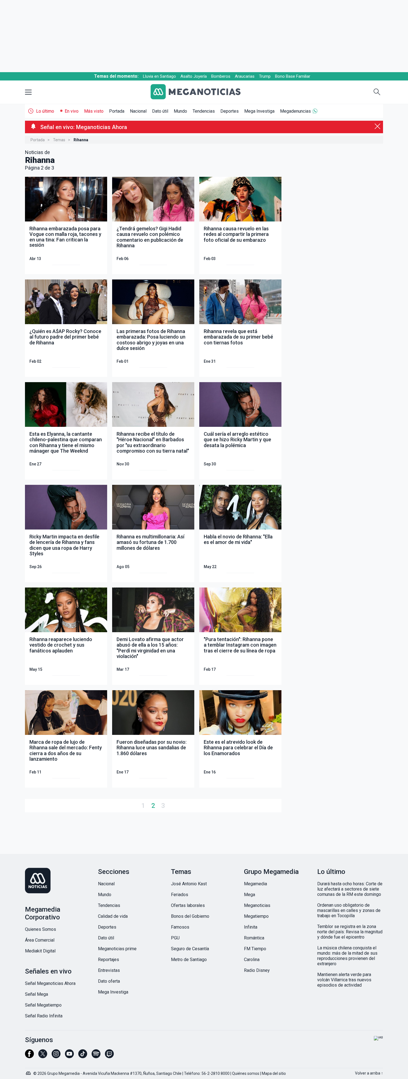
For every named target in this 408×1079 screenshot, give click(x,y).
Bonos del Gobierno (190, 916)
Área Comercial (39, 940)
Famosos (180, 927)
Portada (116, 111)
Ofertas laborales (188, 905)
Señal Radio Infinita (43, 1016)
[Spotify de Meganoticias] (96, 1056)
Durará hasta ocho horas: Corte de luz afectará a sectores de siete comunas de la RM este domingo (349, 889)
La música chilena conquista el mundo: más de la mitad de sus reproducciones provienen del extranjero (347, 955)
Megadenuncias (295, 111)
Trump (265, 76)
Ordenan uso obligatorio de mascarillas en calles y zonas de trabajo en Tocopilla (349, 910)
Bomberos (220, 76)
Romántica (254, 938)
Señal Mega (36, 994)
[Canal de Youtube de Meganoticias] (69, 1056)
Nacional (138, 111)
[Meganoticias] (199, 92)
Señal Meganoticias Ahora (50, 983)
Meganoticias (257, 905)
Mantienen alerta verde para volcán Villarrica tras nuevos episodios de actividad (344, 980)
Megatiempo (256, 916)
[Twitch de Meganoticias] (109, 1056)
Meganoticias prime (117, 948)
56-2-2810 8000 (216, 1073)
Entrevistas (109, 970)
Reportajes (108, 959)
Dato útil (160, 111)
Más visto (94, 111)
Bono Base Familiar (292, 76)
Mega (249, 894)
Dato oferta (109, 981)
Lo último (45, 111)
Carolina (252, 959)
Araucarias (245, 76)
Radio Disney (257, 970)
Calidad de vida (113, 916)
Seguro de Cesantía (190, 948)
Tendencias (204, 111)
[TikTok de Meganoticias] (82, 1056)
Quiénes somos (245, 1073)
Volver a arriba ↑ (369, 1073)
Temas (59, 140)
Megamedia (255, 883)
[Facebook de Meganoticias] (29, 1056)
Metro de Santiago (189, 959)
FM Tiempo (255, 948)
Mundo (180, 111)
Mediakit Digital (40, 951)
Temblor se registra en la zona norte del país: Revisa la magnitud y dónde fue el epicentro (349, 932)
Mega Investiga (259, 111)
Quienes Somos (40, 929)
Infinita (250, 927)
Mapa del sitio (274, 1073)
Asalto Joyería (193, 76)
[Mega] (29, 1071)
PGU (175, 938)
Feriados (179, 894)
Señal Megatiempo (43, 1005)
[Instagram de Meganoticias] (56, 1056)
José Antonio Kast (189, 883)
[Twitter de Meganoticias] (42, 1056)
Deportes (229, 111)
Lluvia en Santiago (159, 76)
